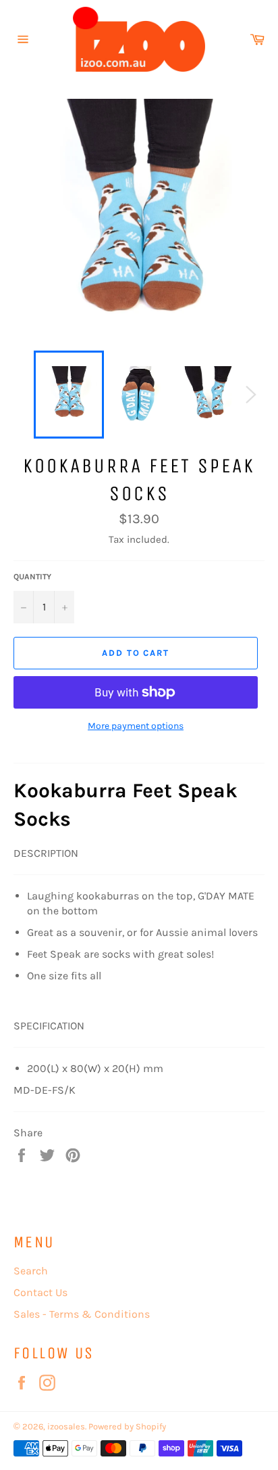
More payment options (136, 726)
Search (30, 1270)
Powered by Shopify (127, 1426)
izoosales (66, 1426)
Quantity (32, 576)
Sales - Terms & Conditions (81, 1314)
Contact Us (40, 1292)
